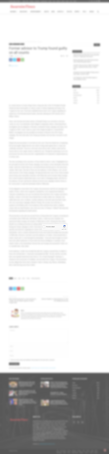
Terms (65, 229)
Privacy (63, 229)
